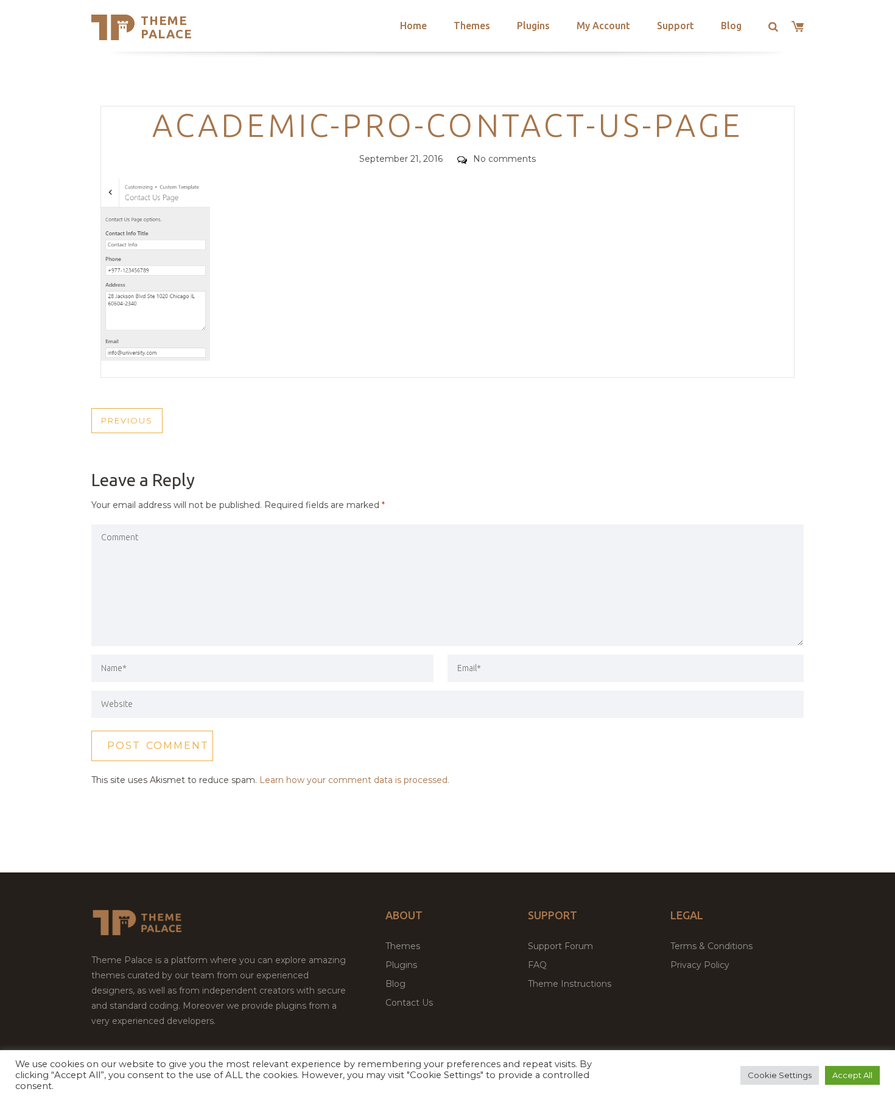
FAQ (537, 964)
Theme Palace (166, 27)
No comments (504, 158)
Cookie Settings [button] (780, 1075)
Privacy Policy (699, 964)
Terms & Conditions (711, 946)
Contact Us (409, 1002)
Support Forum (560, 946)
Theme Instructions (569, 983)
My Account (603, 25)
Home (413, 25)
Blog (731, 25)
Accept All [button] (852, 1075)
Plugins (533, 25)
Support (675, 25)
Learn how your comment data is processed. (354, 780)
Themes (472, 25)
